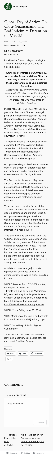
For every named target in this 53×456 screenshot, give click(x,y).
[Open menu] (47, 6)
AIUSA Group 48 (20, 6)
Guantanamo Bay (13, 45)
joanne (24, 41)
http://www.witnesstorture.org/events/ (24, 304)
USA (23, 45)
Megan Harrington (36, 60)
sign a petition (17, 338)
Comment (40, 422)
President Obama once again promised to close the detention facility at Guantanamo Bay (25, 115)
